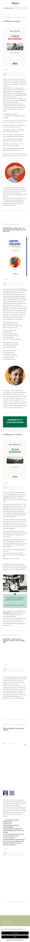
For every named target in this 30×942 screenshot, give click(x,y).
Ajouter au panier (15, 74)
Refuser (15, 937)
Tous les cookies (15, 933)
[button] (24, 744)
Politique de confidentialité (18, 939)
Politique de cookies (10, 939)
